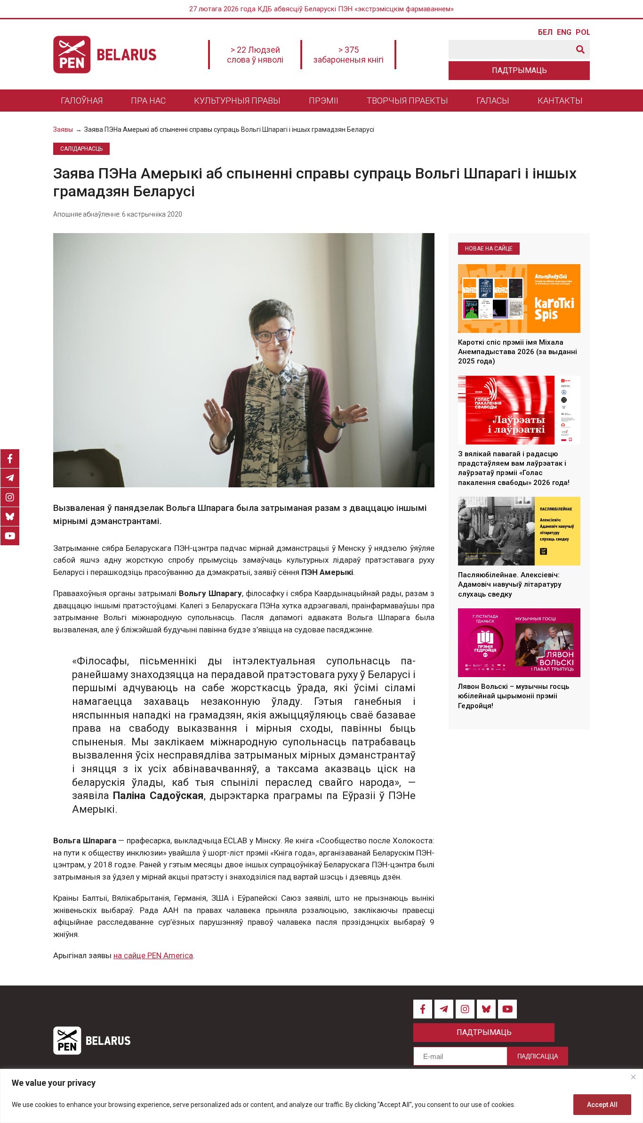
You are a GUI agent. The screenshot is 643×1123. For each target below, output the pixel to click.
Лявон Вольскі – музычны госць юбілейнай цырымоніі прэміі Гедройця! (513, 696)
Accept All (602, 1104)
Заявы (63, 129)
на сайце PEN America (153, 955)
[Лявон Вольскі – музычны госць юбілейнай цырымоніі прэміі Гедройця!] (519, 642)
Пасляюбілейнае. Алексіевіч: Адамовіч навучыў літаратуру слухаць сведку (509, 584)
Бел (545, 32)
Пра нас (148, 100)
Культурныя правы (237, 100)
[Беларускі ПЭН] (104, 54)
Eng (564, 32)
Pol (583, 32)
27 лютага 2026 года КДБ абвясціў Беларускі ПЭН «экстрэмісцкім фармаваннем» (321, 9)
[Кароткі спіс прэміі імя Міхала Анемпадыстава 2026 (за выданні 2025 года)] (519, 298)
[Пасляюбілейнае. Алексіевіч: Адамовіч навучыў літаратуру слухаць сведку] (519, 531)
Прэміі (323, 100)
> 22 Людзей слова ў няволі (255, 55)
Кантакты (560, 100)
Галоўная (82, 100)
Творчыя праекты (407, 100)
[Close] (633, 1077)
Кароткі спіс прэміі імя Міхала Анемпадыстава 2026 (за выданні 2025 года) (517, 352)
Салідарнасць (81, 148)
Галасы (492, 100)
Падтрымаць (519, 70)
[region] (321, 1096)
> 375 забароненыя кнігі (348, 55)
